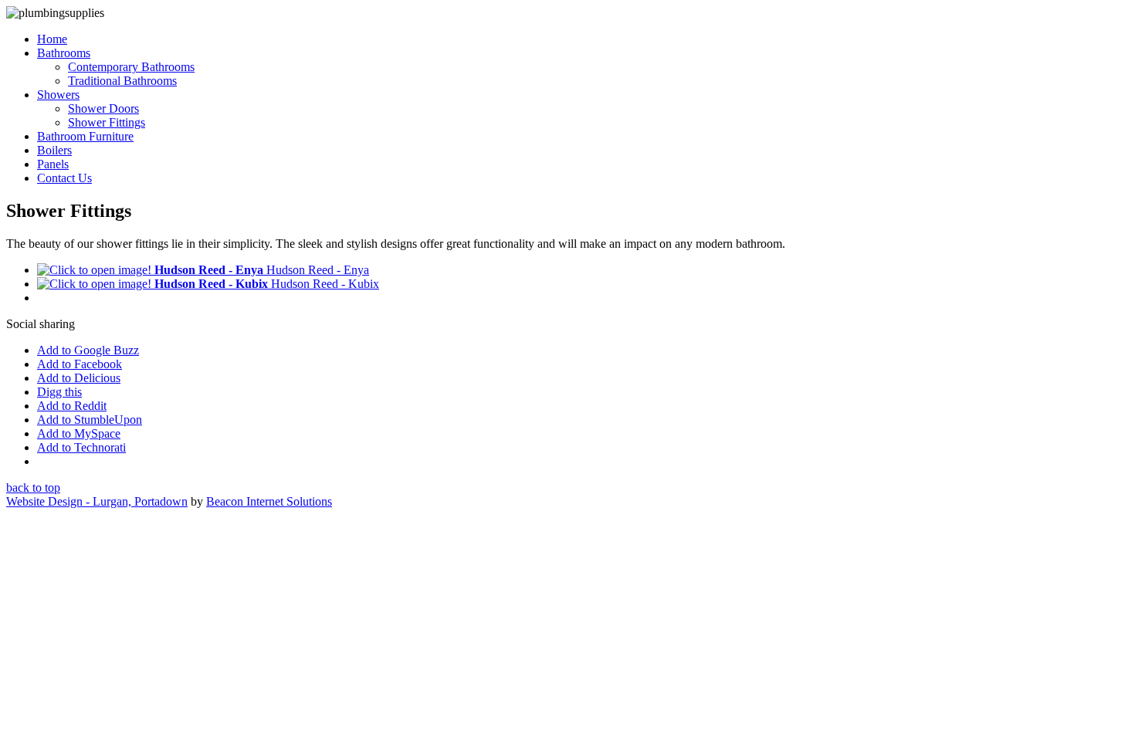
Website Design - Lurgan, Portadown (97, 501)
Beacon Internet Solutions (269, 501)
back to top (33, 487)
